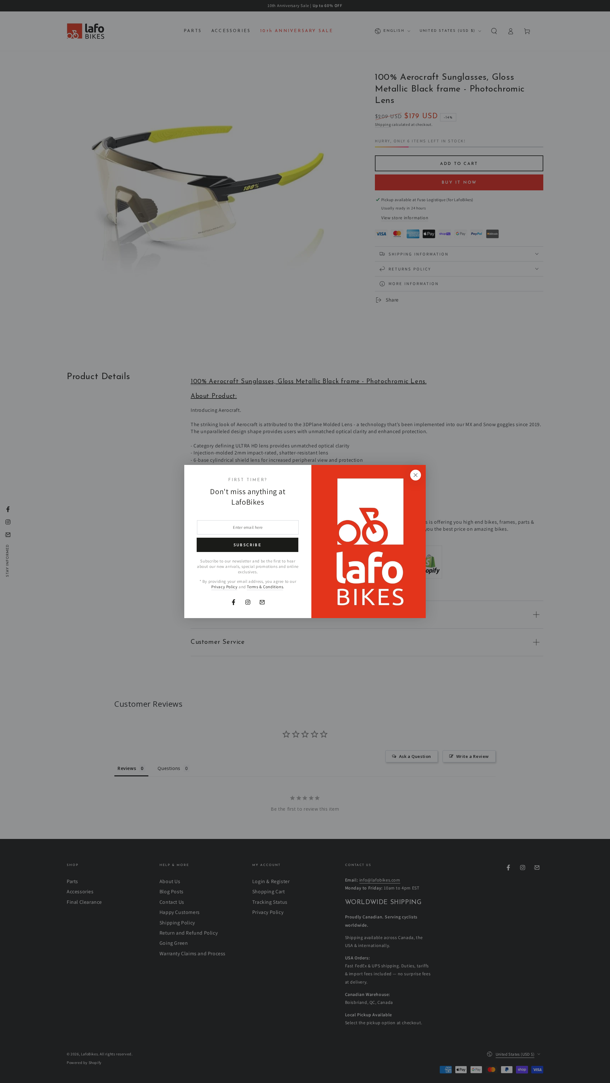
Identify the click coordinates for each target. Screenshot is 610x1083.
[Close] (416, 475)
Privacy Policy (224, 586)
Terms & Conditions (265, 586)
